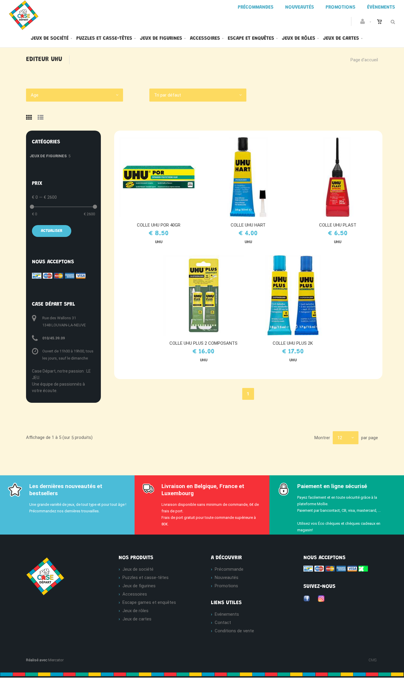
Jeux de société (50, 38)
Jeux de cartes (341, 38)
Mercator (56, 660)
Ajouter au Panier (161, 177)
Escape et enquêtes (251, 38)
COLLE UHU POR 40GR (158, 225)
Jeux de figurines (161, 38)
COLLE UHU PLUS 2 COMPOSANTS (203, 343)
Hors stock (251, 177)
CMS (372, 660)
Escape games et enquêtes (149, 602)
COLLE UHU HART (248, 225)
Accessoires (205, 38)
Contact (223, 622)
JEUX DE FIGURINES (48, 156)
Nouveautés (226, 577)
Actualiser (51, 231)
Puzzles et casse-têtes (104, 38)
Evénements (227, 614)
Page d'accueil (364, 59)
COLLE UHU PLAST (337, 225)
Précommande (229, 569)
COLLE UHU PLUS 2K (293, 343)
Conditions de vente (234, 630)
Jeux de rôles (298, 38)
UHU (158, 242)
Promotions (226, 585)
